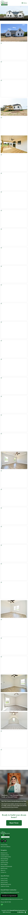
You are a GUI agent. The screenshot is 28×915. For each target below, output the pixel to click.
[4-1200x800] (14, 144)
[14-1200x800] (14, 516)
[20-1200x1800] (14, 739)
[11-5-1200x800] (14, 386)
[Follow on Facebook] (2, 841)
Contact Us (3, 872)
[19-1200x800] (14, 702)
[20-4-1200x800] (14, 720)
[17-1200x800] (14, 627)
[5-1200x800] (14, 181)
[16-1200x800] (14, 590)
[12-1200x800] (14, 441)
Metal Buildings (4, 858)
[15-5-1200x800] (14, 534)
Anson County (4, 882)
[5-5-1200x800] (14, 163)
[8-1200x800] (14, 293)
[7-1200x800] (14, 256)
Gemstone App (4, 862)
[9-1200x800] (14, 330)
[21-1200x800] (14, 758)
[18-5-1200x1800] (14, 646)
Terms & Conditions (5, 846)
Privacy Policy (4, 844)
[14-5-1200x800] (14, 497)
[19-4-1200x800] (14, 683)
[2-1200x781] (14, 70)
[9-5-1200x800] (14, 311)
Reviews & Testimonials (6, 866)
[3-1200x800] (14, 107)
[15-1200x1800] (14, 553)
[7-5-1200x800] (14, 237)
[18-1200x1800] (14, 665)
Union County (4, 878)
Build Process (4, 868)
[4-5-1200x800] (14, 125)
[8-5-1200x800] (14, 274)
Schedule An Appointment (9, 895)
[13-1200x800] (14, 479)
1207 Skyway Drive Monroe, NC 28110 (10, 892)
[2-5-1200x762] (14, 51)
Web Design (14, 912)
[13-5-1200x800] (14, 460)
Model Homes (4, 853)
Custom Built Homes (6, 856)
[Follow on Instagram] (5, 841)
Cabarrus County (5, 886)
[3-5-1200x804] (14, 88)
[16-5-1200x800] (14, 572)
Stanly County (4, 880)
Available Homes (5, 855)
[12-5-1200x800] (14, 423)
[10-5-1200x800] (14, 348)
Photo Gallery (4, 864)
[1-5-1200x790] (14, 32)
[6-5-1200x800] (14, 200)
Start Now (14, 823)
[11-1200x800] (14, 404)
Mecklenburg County (6, 884)
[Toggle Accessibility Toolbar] (25, 912)
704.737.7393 (7, 902)
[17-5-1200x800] (14, 609)
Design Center (4, 860)
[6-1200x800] (14, 218)
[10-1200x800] (14, 367)
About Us (3, 870)
